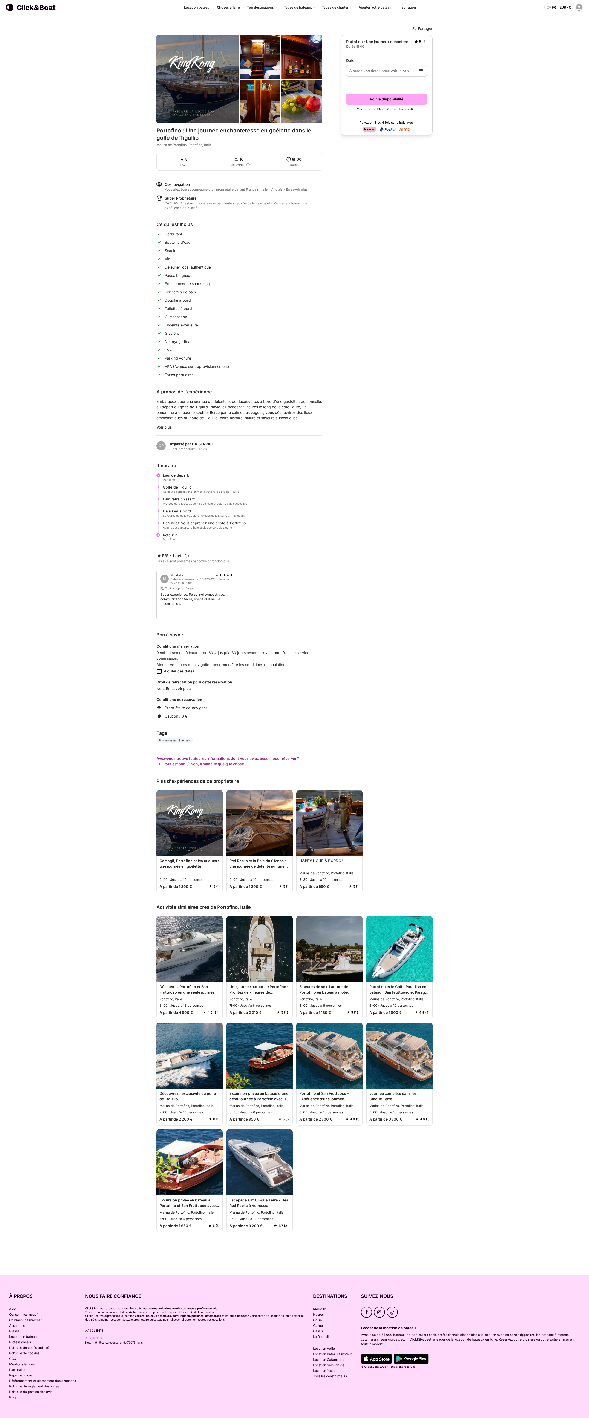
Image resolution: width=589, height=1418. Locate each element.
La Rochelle (321, 1336)
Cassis (318, 1331)
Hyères (318, 1314)
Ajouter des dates (179, 671)
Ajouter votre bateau (375, 7)
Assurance (17, 1325)
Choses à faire (228, 7)
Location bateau (197, 7)
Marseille (319, 1309)
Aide (12, 1309)
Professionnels (20, 1342)
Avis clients (94, 1330)
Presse (14, 1331)
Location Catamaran (328, 1359)
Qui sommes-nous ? (24, 1314)
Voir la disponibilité (386, 99)
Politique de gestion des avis (30, 1392)
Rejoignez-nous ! (21, 1375)
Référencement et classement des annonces (42, 1381)
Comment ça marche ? (26, 1320)
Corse (317, 1320)
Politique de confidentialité (29, 1347)
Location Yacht (324, 1370)
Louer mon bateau (23, 1336)
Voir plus (164, 427)
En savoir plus (178, 688)
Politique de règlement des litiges (34, 1386)
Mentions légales (22, 1364)
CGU (12, 1359)
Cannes (318, 1325)
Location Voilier (324, 1348)
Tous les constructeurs (330, 1376)
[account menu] (579, 7)
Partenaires (17, 1370)
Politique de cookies (24, 1353)
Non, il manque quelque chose (217, 764)
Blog (12, 1397)
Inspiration (407, 7)
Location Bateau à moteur (332, 1354)
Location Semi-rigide (328, 1365)
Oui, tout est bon (170, 764)
